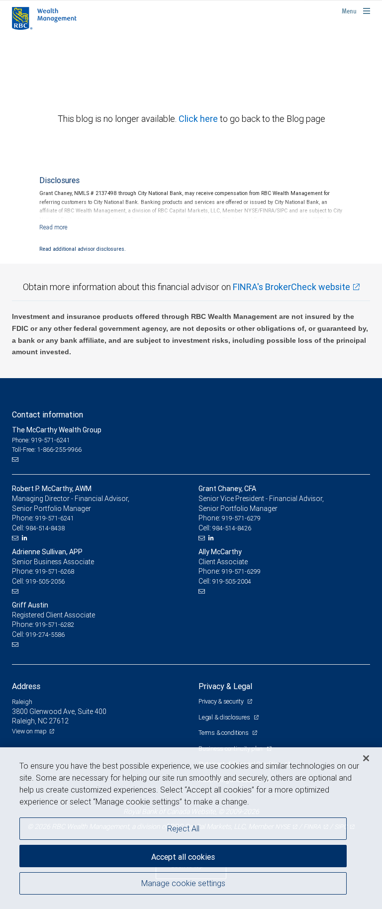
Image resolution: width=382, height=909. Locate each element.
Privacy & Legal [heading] (225, 686)
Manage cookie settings (183, 883)
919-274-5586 (45, 634)
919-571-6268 (54, 571)
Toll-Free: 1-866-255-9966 (47, 449)
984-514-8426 (231, 528)
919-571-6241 (54, 518)
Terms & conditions (224, 732)
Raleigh (22, 702)
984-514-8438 (45, 528)
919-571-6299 (241, 571)
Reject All (183, 828)
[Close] (366, 758)
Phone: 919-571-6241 (41, 440)
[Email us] (16, 459)
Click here (199, 118)
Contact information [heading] (47, 414)
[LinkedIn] (26, 537)
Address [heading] (26, 686)
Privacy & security (221, 701)
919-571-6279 (241, 518)
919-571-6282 (54, 624)
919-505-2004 (231, 581)
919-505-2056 (45, 581)
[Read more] (53, 227)
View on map (29, 731)
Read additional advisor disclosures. (82, 248)
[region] (191, 828)
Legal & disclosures (224, 717)
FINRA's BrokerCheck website (291, 287)
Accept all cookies (183, 857)
